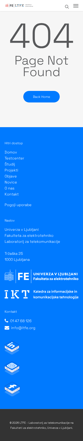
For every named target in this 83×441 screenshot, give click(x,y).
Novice (11, 182)
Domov (11, 152)
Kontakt (12, 194)
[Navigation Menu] (75, 5)
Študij (10, 164)
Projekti (11, 170)
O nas (9, 188)
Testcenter (14, 158)
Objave (11, 176)
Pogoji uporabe (18, 204)
